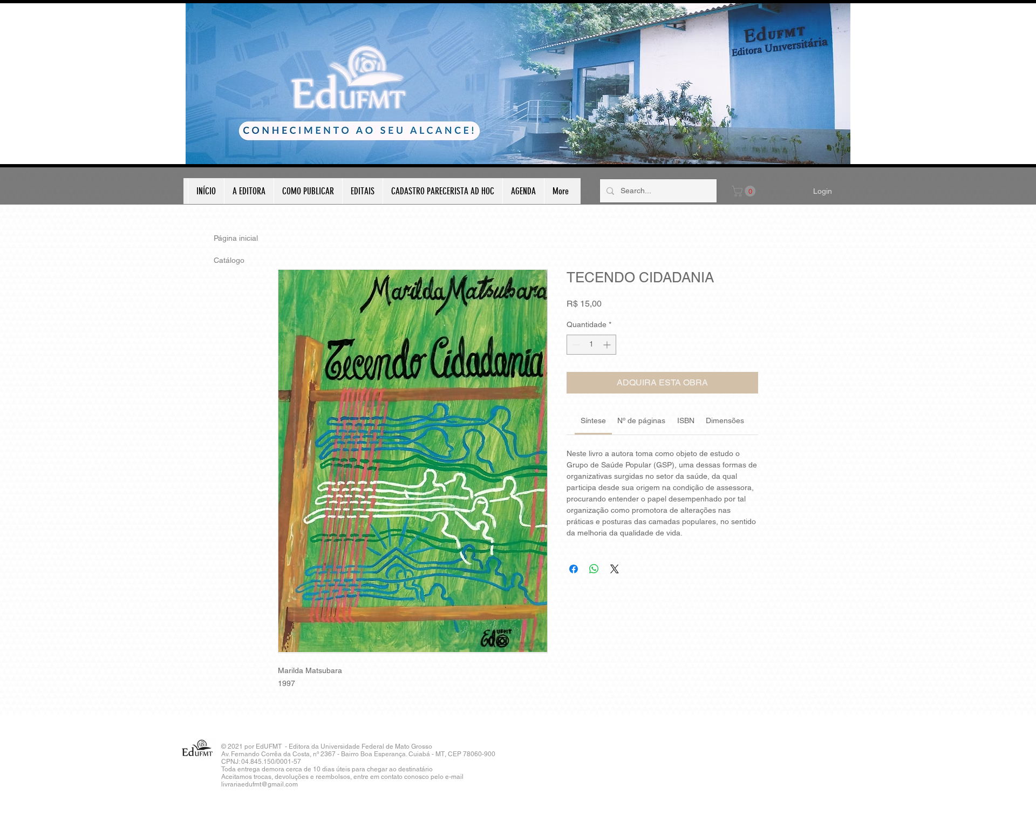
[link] (593, 420)
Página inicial (236, 238)
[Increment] (608, 344)
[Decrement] (575, 344)
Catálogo (229, 260)
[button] (745, 191)
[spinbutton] (591, 344)
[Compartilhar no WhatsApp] (594, 568)
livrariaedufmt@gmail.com (259, 784)
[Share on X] (614, 568)
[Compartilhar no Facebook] (573, 568)
